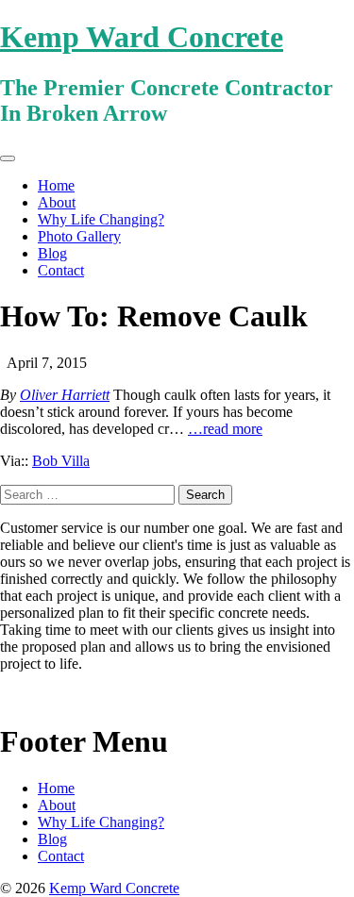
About (57, 202)
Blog (52, 253)
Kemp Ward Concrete (141, 37)
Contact (61, 270)
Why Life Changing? (101, 219)
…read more (225, 429)
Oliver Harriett (65, 395)
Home (56, 185)
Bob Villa (61, 461)
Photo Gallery (79, 236)
